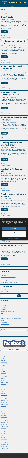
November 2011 (4, 378)
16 (6, 267)
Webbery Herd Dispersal (11, 245)
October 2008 (4, 446)
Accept (14, 228)
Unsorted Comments (5, 324)
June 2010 (3, 409)
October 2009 (4, 424)
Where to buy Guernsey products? (8, 325)
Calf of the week (4, 303)
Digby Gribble (7, 17)
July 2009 (3, 429)
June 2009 (3, 431)
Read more (4, 31)
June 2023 (3, 356)
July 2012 (3, 367)
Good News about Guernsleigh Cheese (10, 93)
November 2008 (4, 444)
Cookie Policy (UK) (5, 291)
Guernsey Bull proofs (5, 309)
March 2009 (3, 437)
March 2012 (3, 373)
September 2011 (4, 382)
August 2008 (3, 450)
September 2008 (4, 448)
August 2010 (3, 406)
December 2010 (4, 398)
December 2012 (4, 362)
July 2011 (3, 385)
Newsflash (3, 314)
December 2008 (4, 442)
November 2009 (4, 422)
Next (8, 267)
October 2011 (3, 380)
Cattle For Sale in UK (5, 305)
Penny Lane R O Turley (5, 316)
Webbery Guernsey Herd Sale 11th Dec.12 (14, 118)
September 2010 (4, 404)
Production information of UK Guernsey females (11, 318)
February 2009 (4, 439)
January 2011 (3, 396)
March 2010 (3, 415)
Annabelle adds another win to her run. (13, 195)
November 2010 (4, 400)
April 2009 (3, 435)
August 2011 (3, 384)
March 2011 (3, 393)
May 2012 (3, 371)
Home (12, 6)
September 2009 (4, 426)
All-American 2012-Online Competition (12, 67)
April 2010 (3, 413)
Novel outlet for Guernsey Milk (12, 170)
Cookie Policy (10, 238)
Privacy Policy (16, 238)
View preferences (14, 235)
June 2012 (3, 369)
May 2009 (3, 433)
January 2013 (4, 360)
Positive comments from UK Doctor (13, 42)
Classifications (4, 307)
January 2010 (4, 418)
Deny (14, 232)
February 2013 (4, 358)
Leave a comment (6, 37)
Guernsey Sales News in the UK (7, 311)
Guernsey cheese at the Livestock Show (11, 144)
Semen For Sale (4, 320)
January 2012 (3, 374)
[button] (25, 220)
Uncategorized (4, 322)
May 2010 (3, 411)
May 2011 (3, 389)
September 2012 (4, 363)
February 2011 (4, 395)
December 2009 (4, 420)
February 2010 (4, 417)
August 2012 (3, 365)
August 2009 (3, 428)
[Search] (19, 295)
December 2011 (4, 376)
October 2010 (4, 402)
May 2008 (3, 451)
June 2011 (3, 387)
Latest (3, 35)
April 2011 (3, 391)
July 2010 (3, 407)
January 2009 (4, 440)
